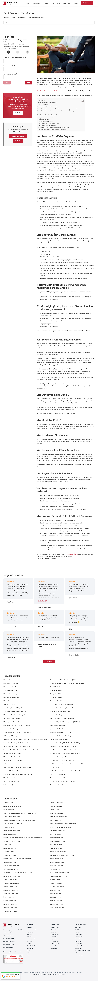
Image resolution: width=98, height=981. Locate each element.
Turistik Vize (78, 927)
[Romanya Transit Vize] (72, 866)
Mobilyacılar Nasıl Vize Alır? (12, 753)
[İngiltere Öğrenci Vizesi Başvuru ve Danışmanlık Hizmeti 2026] (25, 838)
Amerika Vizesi (54, 929)
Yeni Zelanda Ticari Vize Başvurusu (47, 102)
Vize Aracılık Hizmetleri (57, 785)
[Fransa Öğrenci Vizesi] (25, 887)
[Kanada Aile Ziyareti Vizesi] (25, 841)
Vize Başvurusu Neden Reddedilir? (14, 722)
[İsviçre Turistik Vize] (72, 894)
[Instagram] (10, 952)
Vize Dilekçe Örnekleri (10, 687)
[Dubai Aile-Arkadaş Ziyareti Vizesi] (72, 827)
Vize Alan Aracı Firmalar (11, 778)
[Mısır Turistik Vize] (72, 869)
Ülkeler (29, 943)
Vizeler (14, 17)
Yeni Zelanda (22, 17)
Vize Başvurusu (54, 767)
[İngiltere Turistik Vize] (25, 901)
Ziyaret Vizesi (78, 934)
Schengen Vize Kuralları (10, 690)
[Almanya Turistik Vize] (25, 908)
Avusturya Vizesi (55, 941)
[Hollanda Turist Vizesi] (25, 911)
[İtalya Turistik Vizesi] (72, 845)
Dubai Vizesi (54, 932)
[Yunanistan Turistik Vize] (72, 908)
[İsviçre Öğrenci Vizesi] (72, 859)
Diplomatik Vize (79, 955)
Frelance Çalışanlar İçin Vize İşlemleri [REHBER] (65, 722)
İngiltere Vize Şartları (10, 785)
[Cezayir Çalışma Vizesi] (72, 862)
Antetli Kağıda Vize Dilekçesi (12, 708)
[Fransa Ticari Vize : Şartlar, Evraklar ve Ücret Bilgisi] (25, 820)
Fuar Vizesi (77, 932)
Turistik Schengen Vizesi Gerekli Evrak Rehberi (64, 750)
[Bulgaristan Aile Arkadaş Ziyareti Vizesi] (72, 855)
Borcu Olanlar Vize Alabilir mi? (13, 760)
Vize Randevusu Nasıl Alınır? (45, 121)
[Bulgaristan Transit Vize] (72, 831)
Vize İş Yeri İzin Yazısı (9, 701)
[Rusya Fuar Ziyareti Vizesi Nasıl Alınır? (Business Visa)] (25, 813)
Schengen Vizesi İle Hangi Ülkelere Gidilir (62, 708)
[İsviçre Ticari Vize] (25, 897)
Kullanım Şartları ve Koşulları (39, 974)
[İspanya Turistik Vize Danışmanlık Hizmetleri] (25, 859)
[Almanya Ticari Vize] (72, 810)
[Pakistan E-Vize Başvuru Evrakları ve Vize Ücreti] (25, 873)
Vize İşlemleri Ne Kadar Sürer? (12, 757)
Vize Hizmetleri (31, 932)
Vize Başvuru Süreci (32, 939)
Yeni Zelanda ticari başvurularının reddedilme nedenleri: (53, 127)
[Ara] (92, 23)
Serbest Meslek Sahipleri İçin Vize (60, 757)
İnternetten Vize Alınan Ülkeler (59, 739)
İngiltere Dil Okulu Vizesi (11, 697)
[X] (20, 951)
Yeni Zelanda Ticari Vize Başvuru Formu (48, 115)
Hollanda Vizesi (55, 934)
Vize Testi (29, 936)
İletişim (29, 955)
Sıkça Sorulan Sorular (32, 945)
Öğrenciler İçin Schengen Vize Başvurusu (16, 729)
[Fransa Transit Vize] (72, 883)
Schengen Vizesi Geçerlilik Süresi (60, 711)
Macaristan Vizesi (55, 943)
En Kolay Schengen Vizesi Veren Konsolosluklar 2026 (66, 764)
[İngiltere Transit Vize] (72, 901)
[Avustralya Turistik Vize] (25, 894)
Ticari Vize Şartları (42, 104)
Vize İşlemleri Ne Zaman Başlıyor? (14, 715)
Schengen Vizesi (79, 941)
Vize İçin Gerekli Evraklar (57, 694)
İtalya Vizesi (54, 948)
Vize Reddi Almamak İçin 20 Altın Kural (62, 778)
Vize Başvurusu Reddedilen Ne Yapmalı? (62, 781)
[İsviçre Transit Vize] (72, 897)
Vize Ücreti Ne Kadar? (43, 119)
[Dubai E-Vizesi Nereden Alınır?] (72, 873)
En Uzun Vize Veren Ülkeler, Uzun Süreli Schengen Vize (67, 683)
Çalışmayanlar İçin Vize (10, 683)
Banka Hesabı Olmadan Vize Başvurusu (62, 736)
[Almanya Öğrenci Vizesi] (25, 904)
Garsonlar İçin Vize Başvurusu (59, 725)
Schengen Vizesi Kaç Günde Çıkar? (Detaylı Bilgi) (65, 743)
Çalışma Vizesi (78, 948)
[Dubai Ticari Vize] (25, 845)
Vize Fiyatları (30, 941)
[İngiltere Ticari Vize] (72, 806)
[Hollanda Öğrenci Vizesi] (25, 883)
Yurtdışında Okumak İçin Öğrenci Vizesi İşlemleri (65, 753)
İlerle (28, 82)
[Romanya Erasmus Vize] (25, 869)
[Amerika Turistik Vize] (25, 848)
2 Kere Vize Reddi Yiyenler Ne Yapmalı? (15, 743)
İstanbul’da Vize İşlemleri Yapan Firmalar (62, 760)
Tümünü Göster (42, 600)
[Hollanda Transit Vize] (72, 880)
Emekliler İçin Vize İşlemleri (58, 774)
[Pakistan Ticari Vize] (72, 848)
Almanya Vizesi (55, 927)
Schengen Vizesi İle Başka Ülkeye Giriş (15, 711)
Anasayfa (6, 17)
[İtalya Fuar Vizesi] (72, 834)
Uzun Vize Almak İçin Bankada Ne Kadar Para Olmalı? (20, 750)
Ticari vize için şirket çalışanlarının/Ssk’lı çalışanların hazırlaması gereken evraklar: (57, 112)
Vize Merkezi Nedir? (56, 701)
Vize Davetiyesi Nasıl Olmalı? (45, 117)
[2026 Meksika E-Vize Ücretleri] (25, 824)
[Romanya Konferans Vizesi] (25, 866)
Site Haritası (30, 948)
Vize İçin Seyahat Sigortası (11, 694)
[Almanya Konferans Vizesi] (25, 876)
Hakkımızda (30, 927)
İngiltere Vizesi (54, 939)
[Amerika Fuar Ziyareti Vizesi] (25, 806)
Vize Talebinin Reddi (56, 687)
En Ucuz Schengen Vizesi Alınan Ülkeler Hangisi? (65, 771)
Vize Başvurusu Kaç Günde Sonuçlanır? (48, 123)
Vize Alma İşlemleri (9, 704)
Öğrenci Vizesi (78, 943)
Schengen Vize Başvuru (57, 715)
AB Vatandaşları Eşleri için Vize (82, 950)
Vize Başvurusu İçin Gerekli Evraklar (47, 106)
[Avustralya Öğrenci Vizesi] (25, 890)
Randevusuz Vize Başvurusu (12, 718)
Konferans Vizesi (79, 936)
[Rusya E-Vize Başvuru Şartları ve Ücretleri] (72, 824)
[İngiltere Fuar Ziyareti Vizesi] (72, 876)
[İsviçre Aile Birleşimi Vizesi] (72, 852)
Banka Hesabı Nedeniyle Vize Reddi (61, 732)
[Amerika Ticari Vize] (25, 834)
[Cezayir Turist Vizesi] (25, 855)
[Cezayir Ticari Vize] (25, 827)
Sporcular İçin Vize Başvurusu (59, 729)
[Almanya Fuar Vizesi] (72, 803)
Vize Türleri (30, 934)
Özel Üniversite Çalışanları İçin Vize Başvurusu (17, 725)
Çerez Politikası (61, 974)
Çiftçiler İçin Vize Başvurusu (12, 736)
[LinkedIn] (15, 951)
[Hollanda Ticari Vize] (25, 803)
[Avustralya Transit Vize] (72, 887)
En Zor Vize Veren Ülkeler (11, 764)
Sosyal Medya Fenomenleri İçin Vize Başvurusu (18, 732)
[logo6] (10, 3)
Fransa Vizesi (54, 936)
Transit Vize (78, 939)
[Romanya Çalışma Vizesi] (72, 841)
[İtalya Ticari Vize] (25, 810)
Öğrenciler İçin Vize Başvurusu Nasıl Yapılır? (63, 746)
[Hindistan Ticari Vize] (72, 838)
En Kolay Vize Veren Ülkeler (12, 771)
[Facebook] (4, 951)
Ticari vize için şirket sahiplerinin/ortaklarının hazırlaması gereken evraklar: (58, 109)
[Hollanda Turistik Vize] (25, 880)
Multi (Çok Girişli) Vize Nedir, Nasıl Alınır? (62, 718)
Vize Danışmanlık (31, 929)
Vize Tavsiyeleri (8, 680)
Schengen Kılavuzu (56, 690)
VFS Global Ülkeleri (56, 697)
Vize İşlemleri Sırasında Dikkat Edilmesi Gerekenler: (51, 129)
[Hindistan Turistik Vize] (25, 852)
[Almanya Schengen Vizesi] (25, 831)
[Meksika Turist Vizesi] (25, 862)
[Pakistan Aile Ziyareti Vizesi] (72, 817)
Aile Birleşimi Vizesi (79, 945)
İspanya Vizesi (54, 945)
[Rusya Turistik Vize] (72, 820)
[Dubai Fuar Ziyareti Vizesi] (25, 817)
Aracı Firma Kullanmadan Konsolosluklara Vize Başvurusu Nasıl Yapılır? (25, 739)
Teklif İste (29, 952)
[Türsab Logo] (13, 959)
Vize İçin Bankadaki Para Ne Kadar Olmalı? (17, 767)
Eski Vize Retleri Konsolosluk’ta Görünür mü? (17, 746)
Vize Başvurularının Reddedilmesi (46, 125)
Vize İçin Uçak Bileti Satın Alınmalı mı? (62, 704)
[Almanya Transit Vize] (72, 904)
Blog (28, 950)
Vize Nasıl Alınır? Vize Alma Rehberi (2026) (63, 680)
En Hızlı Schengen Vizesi (11, 781)
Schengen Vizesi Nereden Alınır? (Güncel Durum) (18, 774)
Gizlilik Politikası (52, 974)
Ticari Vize (77, 929)
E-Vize (76, 952)
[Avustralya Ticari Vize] (72, 890)
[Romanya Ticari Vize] (72, 813)
